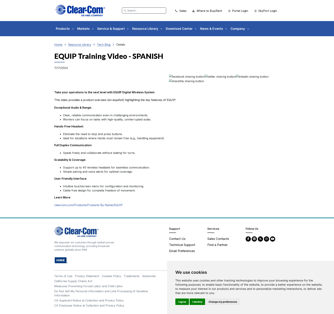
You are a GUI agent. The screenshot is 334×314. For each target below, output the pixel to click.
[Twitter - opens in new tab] (260, 239)
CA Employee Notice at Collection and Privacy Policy (89, 305)
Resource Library (79, 44)
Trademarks (132, 276)
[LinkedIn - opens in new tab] (254, 239)
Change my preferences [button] (223, 301)
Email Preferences (182, 251)
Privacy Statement (87, 276)
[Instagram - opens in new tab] (266, 239)
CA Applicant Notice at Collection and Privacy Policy (89, 300)
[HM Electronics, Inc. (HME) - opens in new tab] (61, 260)
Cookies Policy (111, 276)
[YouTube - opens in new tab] (272, 239)
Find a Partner (217, 245)
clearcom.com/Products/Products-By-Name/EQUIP (88, 205)
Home (58, 44)
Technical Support (182, 245)
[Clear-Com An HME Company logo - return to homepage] (76, 231)
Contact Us (177, 239)
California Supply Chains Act (73, 281)
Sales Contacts (218, 239)
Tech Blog (103, 44)
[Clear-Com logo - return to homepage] (80, 10)
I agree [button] (182, 301)
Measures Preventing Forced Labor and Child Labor (88, 286)
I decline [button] (197, 301)
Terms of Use (63, 276)
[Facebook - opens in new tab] (248, 239)
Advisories (149, 276)
